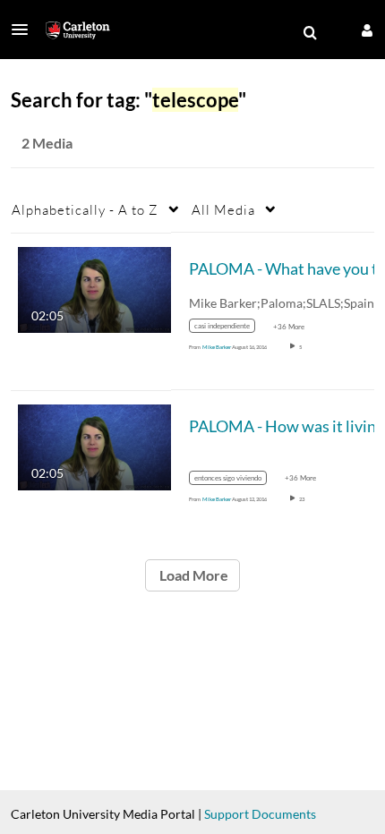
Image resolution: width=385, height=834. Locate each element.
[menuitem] (310, 33)
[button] (25, 29)
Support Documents (260, 813)
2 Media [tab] (47, 142)
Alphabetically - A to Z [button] (85, 209)
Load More (192, 574)
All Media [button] (223, 209)
